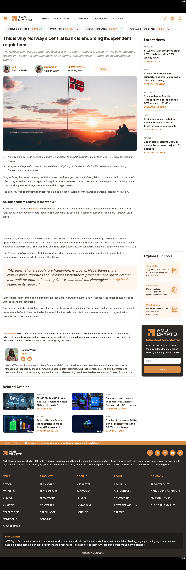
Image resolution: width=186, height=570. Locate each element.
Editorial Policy (161, 498)
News (45, 18)
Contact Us (121, 498)
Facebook (83, 491)
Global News (11, 526)
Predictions (61, 18)
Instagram (84, 505)
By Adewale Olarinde (116, 409)
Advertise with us (125, 505)
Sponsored (47, 484)
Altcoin (40, 416)
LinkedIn (82, 498)
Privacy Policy (160, 484)
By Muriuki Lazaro (115, 431)
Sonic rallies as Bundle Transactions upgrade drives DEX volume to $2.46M (49, 424)
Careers (119, 512)
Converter (81, 18)
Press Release (48, 491)
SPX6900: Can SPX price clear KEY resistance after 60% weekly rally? (51, 402)
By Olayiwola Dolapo (47, 431)
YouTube (82, 512)
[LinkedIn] (29, 358)
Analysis (40, 394)
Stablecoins (11, 512)
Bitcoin (7, 484)
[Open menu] (6, 18)
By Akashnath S (44, 409)
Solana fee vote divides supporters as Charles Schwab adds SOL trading (121, 402)
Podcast (119, 18)
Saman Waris (19, 70)
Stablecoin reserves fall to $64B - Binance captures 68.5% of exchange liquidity (121, 424)
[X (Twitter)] (23, 358)
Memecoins (10, 519)
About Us (120, 484)
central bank (118, 280)
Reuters (34, 208)
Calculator (100, 18)
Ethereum (9, 491)
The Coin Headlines (163, 505)
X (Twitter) (84, 484)
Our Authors (122, 491)
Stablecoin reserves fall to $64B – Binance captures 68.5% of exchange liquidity (160, 122)
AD (182, 1)
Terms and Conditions (165, 491)
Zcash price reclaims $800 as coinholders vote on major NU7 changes (162, 145)
